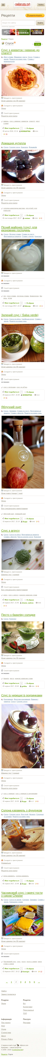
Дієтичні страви (15, 234)
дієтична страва (23, 296)
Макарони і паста (20, 57)
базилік (6, 678)
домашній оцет (20, 514)
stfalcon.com (24, 1045)
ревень (6, 121)
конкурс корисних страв (28, 595)
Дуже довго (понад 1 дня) (12, 493)
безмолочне (34, 296)
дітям (10, 298)
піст (4, 296)
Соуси (30, 57)
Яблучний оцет (11, 407)
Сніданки (25, 900)
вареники (12, 26)
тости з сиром (31, 962)
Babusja (27, 306)
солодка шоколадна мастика (14, 208)
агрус (5, 595)
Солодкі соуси (14, 147)
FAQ (3, 1026)
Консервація (8, 699)
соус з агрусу (13, 595)
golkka (24, 686)
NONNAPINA (25, 131)
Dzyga (25, 522)
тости (23, 962)
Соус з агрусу (10, 530)
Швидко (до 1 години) (10, 574)
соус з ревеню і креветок (19, 121)
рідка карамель (9, 876)
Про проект (6, 1023)
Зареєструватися (8, 994)
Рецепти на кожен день (18, 59)
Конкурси (24, 147)
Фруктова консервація (22, 699)
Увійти (41, 5)
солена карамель (22, 876)
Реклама (26, 1023)
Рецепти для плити (9, 116)
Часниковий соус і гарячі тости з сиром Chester (22, 894)
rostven (27, 218)
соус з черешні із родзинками (26, 793)
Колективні (27, 1007)
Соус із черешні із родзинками (21, 695)
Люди (3, 1003)
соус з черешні (8, 793)
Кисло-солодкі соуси (25, 537)
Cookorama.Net (17, 1050)
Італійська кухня (28, 319)
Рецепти (4, 39)
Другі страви (8, 57)
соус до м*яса (22, 387)
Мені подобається (12, 128)
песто (12, 678)
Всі (24, 1003)
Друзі (3, 1036)
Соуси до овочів (15, 900)
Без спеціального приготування (14, 508)
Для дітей (24, 814)
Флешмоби (33, 147)
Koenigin (25, 972)
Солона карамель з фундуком (21, 810)
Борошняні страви (16, 902)
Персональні (28, 1010)
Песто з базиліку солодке (18, 614)
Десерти (32, 814)
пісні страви (11, 296)
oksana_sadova (27, 603)
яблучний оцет (8, 514)
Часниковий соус (9, 962)
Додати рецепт (35, 15)
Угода (3, 1029)
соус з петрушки (9, 387)
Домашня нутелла (13, 143)
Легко (3, 108)
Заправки (12, 411)
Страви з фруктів (17, 413)
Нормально (6, 863)
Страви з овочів (28, 236)
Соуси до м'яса (15, 319)
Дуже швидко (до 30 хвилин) (13, 100)
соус (18, 962)
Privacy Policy (7, 1039)
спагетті (32, 121)
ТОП (25, 1013)
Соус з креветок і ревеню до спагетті (20, 51)
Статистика (6, 1033)
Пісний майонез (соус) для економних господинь (19, 228)
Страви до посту (28, 234)
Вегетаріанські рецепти (12, 236)
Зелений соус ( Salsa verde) (20, 315)
